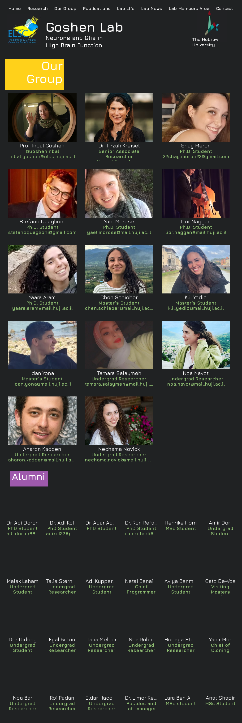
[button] (42, 127)
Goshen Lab (84, 26)
